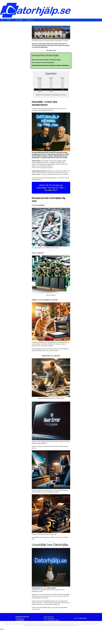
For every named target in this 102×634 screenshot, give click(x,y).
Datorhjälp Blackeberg (69, 623)
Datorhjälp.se (65, 65)
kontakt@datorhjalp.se (53, 620)
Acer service (6, 623)
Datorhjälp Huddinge (34, 623)
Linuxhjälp (42, 623)
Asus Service (12, 623)
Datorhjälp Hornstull (88, 623)
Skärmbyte (46, 537)
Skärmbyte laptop (25, 623)
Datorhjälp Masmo (60, 623)
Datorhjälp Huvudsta (79, 623)
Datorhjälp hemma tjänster (46, 167)
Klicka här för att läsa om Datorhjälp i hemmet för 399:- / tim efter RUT (51, 187)
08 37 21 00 (51, 616)
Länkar (1, 629)
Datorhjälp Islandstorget (50, 623)
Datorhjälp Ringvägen (51, 625)
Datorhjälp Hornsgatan (73, 625)
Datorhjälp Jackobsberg (33, 625)
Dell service (18, 623)
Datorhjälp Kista (42, 625)
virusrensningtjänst (53, 350)
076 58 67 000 (50, 618)
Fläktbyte (52, 537)
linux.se (53, 607)
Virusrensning (59, 537)
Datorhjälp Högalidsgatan (62, 625)
